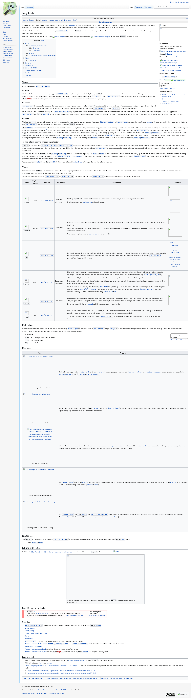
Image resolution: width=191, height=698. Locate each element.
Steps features (30, 628)
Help (187, 18)
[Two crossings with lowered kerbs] (40, 370)
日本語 (74, 20)
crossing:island (79, 644)
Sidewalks (78, 156)
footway (57, 112)
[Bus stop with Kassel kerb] (40, 444)
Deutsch (32, 20)
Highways (104, 678)
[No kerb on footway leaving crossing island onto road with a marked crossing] (175, 248)
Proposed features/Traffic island (36, 644)
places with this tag (41, 613)
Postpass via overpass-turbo (170, 101)
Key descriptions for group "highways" (45, 678)
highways (168, 54)
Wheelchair (28, 638)
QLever (164, 99)
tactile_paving (168, 77)
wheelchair (50, 176)
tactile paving (87, 202)
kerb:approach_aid (151, 274)
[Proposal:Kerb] (178, 80)
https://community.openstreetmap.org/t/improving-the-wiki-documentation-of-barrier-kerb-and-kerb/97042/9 (61, 671)
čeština (25, 20)
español (45, 20)
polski (62, 20)
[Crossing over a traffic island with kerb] (40, 480)
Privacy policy (26, 693)
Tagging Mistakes (116, 678)
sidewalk (72, 25)
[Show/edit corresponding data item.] (172, 51)
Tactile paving (29, 631)
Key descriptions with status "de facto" (86, 678)
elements (174, 57)
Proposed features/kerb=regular (36, 652)
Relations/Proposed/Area (33, 646)
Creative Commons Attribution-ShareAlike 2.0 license (54, 690)
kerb (41, 663)
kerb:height (112, 96)
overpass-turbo (166, 96)
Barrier (27, 636)
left (38, 162)
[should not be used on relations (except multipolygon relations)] (173, 69)
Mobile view (60, 693)
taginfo (164, 94)
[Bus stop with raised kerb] (40, 407)
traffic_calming (55, 644)
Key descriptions (65, 678)
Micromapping (128, 678)
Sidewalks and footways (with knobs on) (58, 552)
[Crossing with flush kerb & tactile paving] (40, 513)
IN (180, 94)
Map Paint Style (36, 552)
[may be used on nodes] (169, 60)
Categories (27, 678)
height (95, 96)
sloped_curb (94, 234)
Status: (162, 80)
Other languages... (105, 22)
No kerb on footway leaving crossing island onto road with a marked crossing (175, 261)
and (78, 162)
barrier (60, 31)
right (53, 162)
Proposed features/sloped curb (35, 649)
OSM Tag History (167, 103)
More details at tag (167, 88)
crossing (148, 133)
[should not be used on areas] (171, 65)
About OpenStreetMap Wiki (39, 693)
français (51, 20)
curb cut (149, 122)
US (184, 94)
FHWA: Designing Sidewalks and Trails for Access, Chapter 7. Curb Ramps (51, 665)
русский (69, 20)
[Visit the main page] (10, 9)
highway (103, 122)
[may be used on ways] (168, 62)
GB (169, 94)
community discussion (76, 660)
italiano (57, 20)
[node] (116, 552)
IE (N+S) (174, 94)
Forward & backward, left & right (36, 633)
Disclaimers (52, 693)
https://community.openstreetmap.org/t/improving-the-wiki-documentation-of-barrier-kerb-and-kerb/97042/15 (62, 673)
